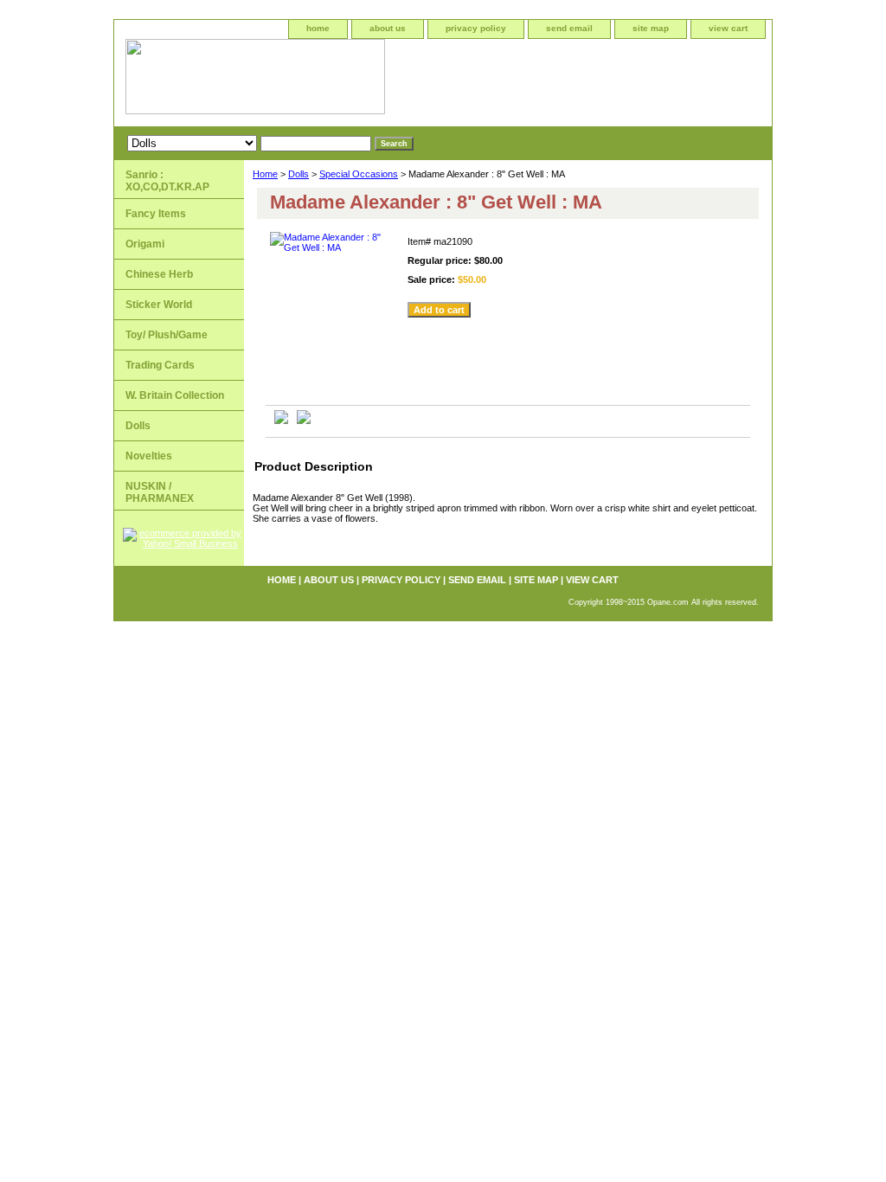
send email (569, 28)
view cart (728, 28)
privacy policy (476, 28)
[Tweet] (281, 420)
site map (650, 28)
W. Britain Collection (174, 395)
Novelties (148, 456)
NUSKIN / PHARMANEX (159, 492)
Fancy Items (155, 214)
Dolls (298, 174)
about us (387, 28)
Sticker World (158, 305)
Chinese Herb (159, 274)
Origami (144, 244)
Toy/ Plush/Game (166, 335)
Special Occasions (358, 174)
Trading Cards (160, 365)
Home (265, 174)
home (318, 28)
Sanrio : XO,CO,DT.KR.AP (167, 181)
